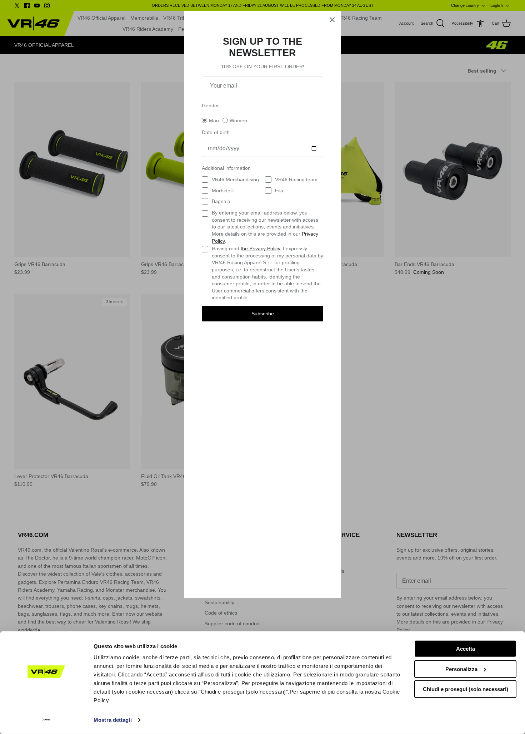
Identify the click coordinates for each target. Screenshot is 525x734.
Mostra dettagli (113, 720)
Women (238, 120)
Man (214, 120)
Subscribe (262, 313)
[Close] (332, 20)
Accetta (465, 649)
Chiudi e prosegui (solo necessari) (465, 689)
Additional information (226, 168)
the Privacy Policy (260, 248)
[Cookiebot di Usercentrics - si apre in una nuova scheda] (46, 720)
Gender (210, 105)
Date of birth (216, 132)
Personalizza (461, 669)
